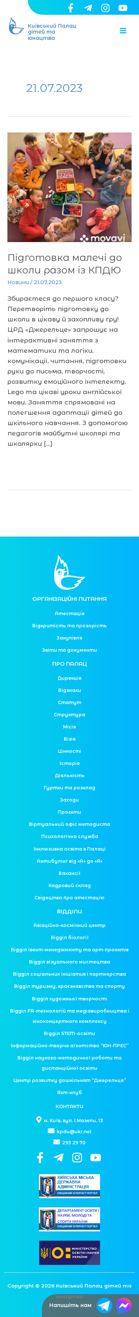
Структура (69, 714)
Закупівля (69, 638)
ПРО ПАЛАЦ (69, 664)
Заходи (69, 800)
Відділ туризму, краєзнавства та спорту (69, 986)
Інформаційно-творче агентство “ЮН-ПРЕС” (70, 1045)
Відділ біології (70, 937)
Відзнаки (69, 690)
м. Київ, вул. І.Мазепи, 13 (73, 1120)
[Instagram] (105, 8)
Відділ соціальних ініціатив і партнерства (69, 974)
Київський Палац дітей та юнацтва (52, 32)
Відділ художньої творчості (69, 998)
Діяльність (70, 775)
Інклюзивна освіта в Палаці (70, 849)
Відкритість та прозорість (69, 625)
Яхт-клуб (69, 1092)
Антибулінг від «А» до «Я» (69, 861)
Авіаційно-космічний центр (69, 925)
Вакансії (69, 873)
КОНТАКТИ (69, 1106)
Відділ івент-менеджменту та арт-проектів (70, 949)
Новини (18, 282)
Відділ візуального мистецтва (69, 962)
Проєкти (69, 812)
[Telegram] (88, 8)
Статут (69, 702)
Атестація (70, 613)
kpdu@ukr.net (74, 1131)
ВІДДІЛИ (69, 911)
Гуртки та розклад (69, 787)
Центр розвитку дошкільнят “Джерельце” (69, 1080)
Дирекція (69, 678)
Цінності (69, 751)
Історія (70, 763)
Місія (69, 727)
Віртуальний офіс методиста (69, 824)
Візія (70, 739)
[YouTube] (123, 8)
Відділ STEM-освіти (69, 1033)
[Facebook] (71, 8)
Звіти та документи (69, 650)
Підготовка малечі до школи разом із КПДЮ (64, 264)
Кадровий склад (70, 885)
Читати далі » (34, 463)
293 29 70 (73, 1142)
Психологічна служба (69, 836)
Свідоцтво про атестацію (69, 897)
